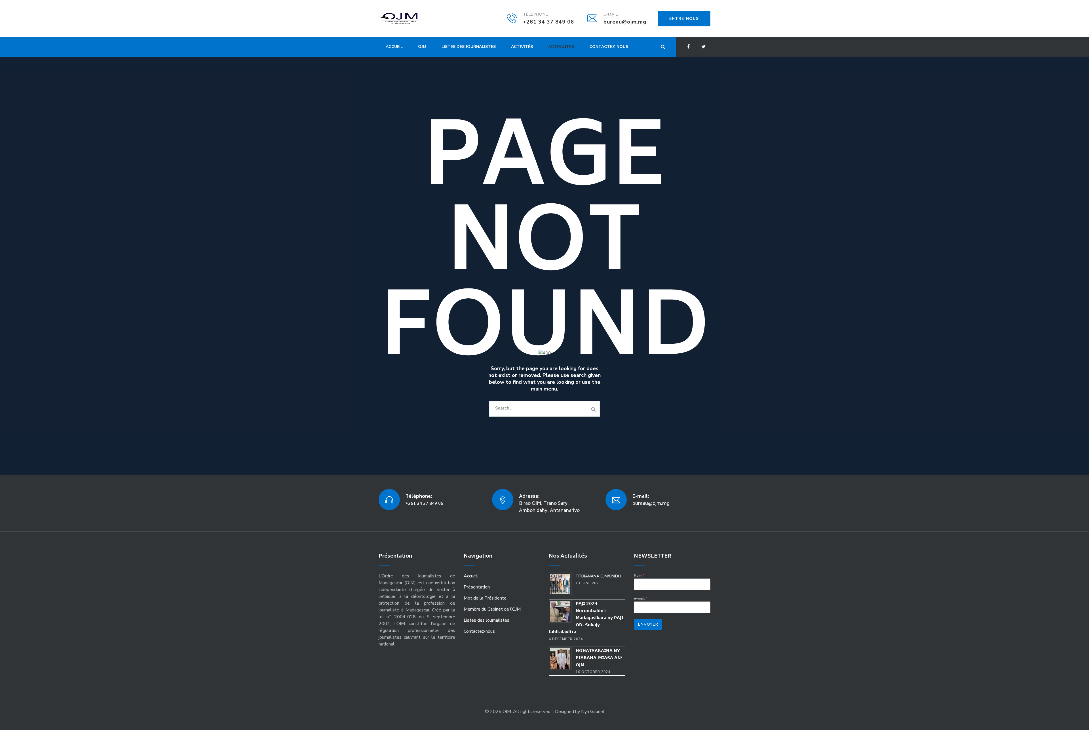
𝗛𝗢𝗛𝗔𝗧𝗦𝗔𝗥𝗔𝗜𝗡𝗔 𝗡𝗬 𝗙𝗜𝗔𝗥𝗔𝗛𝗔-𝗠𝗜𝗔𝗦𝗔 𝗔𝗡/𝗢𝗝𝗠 (599, 658)
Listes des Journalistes (469, 46)
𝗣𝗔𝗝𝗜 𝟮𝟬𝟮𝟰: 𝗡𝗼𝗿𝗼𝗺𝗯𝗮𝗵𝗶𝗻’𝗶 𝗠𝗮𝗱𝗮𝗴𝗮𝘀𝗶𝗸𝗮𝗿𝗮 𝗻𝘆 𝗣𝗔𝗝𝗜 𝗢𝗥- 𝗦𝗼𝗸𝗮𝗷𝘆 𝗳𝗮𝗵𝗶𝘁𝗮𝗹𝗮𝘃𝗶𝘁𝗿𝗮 (586, 618)
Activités (522, 46)
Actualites (561, 46)
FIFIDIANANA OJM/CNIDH (598, 576)
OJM (422, 46)
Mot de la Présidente (485, 598)
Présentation (477, 587)
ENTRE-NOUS (684, 18)
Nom (639, 575)
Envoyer (648, 624)
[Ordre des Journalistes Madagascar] (407, 18)
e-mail (640, 598)
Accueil (394, 46)
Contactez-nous (608, 46)
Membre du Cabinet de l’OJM (492, 609)
